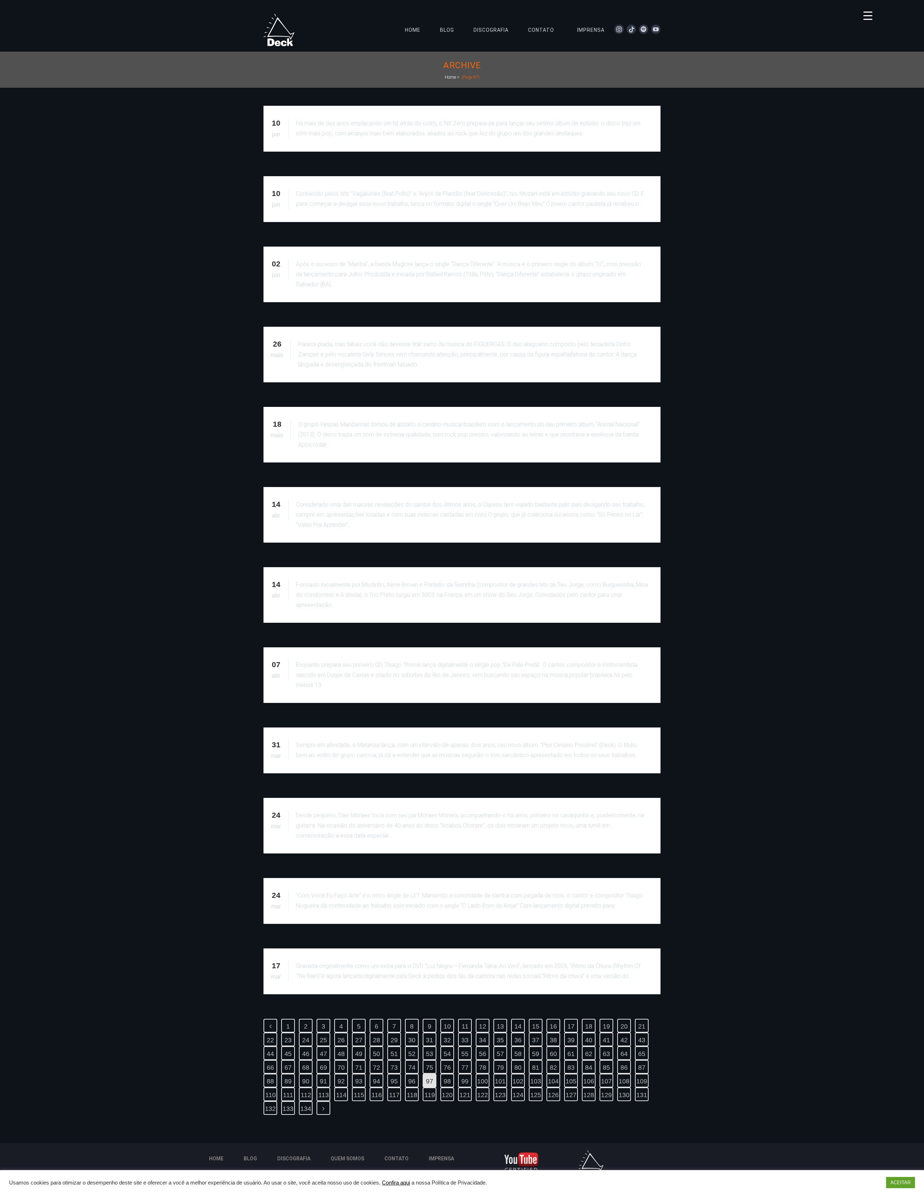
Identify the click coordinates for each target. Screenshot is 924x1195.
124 (518, 1095)
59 (535, 1053)
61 (571, 1053)
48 (341, 1053)
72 (376, 1067)
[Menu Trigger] (868, 15)
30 (411, 1040)
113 (323, 1095)
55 (464, 1053)
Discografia (293, 1158)
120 (447, 1095)
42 (624, 1040)
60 (553, 1053)
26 (341, 1040)
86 (624, 1067)
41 (606, 1040)
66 (270, 1067)
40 (588, 1040)
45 (288, 1053)
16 (553, 1026)
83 (571, 1067)
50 (376, 1053)
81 (535, 1067)
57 (500, 1053)
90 (305, 1081)
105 (571, 1081)
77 (464, 1067)
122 (482, 1095)
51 (394, 1053)
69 (323, 1067)
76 (447, 1067)
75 (429, 1067)
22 (270, 1040)
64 (624, 1053)
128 (588, 1095)
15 (535, 1026)
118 (412, 1095)
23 (288, 1040)
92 (341, 1081)
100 (482, 1081)
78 (482, 1067)
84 (588, 1067)
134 (305, 1108)
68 (305, 1067)
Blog (250, 1158)
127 (571, 1095)
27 (358, 1040)
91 (323, 1081)
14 (518, 1026)
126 (553, 1095)
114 (341, 1095)
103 (535, 1081)
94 (376, 1081)
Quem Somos (347, 1158)
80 (518, 1067)
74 (411, 1067)
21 (641, 1026)
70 (341, 1067)
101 (500, 1081)
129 (606, 1095)
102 (518, 1081)
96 (411, 1081)
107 (606, 1081)
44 (270, 1053)
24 (305, 1040)
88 (270, 1081)
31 (429, 1040)
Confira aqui (396, 1183)
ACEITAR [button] (900, 1182)
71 (358, 1067)
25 (323, 1040)
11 (465, 1026)
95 (394, 1081)
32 (447, 1040)
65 (641, 1053)
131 (641, 1095)
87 (641, 1067)
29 (394, 1040)
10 (447, 1026)
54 (447, 1053)
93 (358, 1081)
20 (624, 1026)
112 (306, 1095)
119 (429, 1095)
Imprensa (441, 1158)
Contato (396, 1158)
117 (394, 1095)
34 (482, 1040)
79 (500, 1067)
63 (606, 1053)
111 (288, 1095)
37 (535, 1040)
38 (553, 1040)
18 (588, 1026)
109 (641, 1081)
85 (606, 1067)
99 (464, 1081)
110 (270, 1095)
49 (358, 1053)
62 (588, 1053)
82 (553, 1067)
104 (553, 1081)
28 (376, 1040)
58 (518, 1053)
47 (323, 1053)
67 (288, 1067)
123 (500, 1095)
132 (270, 1108)
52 (411, 1053)
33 (464, 1040)
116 (376, 1095)
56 (482, 1053)
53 (429, 1053)
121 (464, 1095)
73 (394, 1067)
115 (359, 1095)
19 (606, 1026)
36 (518, 1040)
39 (571, 1040)
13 (500, 1026)
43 (641, 1040)
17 (571, 1026)
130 (624, 1095)
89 (288, 1081)
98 (447, 1081)
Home (450, 77)
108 (624, 1081)
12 (482, 1026)
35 (500, 1040)
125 (535, 1095)
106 (588, 1081)
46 (305, 1053)
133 (288, 1108)
